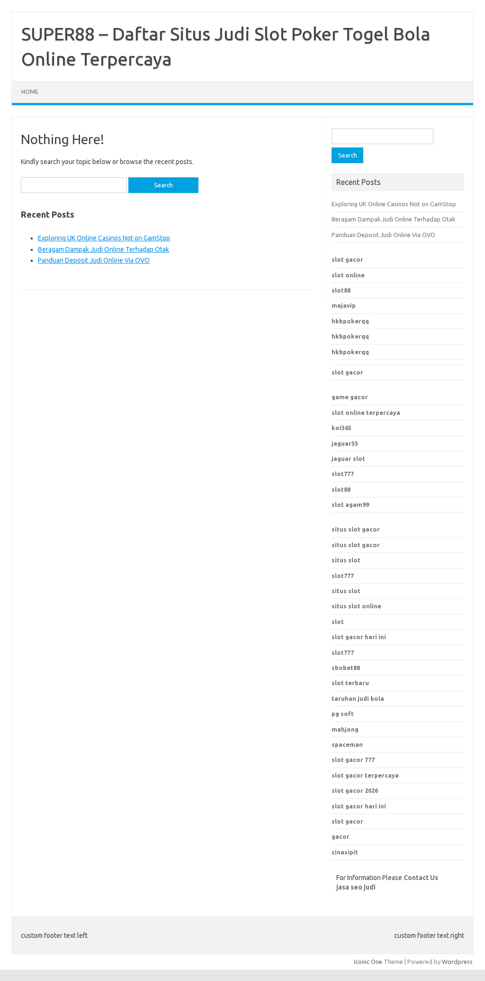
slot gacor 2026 (355, 790)
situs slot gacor (356, 529)
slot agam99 (350, 504)
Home (29, 92)
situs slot (346, 560)
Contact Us (421, 877)
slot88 (341, 290)
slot (338, 621)
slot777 (343, 473)
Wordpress (457, 961)
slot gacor (347, 259)
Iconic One (368, 961)
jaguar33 (345, 443)
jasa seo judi (356, 887)
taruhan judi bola (358, 698)
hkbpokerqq (350, 321)
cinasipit (345, 852)
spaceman (347, 744)
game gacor (350, 397)
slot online (348, 275)
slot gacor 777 (353, 759)
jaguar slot (348, 458)
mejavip (344, 305)
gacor (341, 836)
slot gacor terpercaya (365, 775)
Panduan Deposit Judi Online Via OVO (94, 260)
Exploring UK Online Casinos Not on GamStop (104, 238)
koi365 (341, 427)
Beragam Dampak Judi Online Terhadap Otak (103, 249)
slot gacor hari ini (359, 806)
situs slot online (356, 606)
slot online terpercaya (366, 412)
